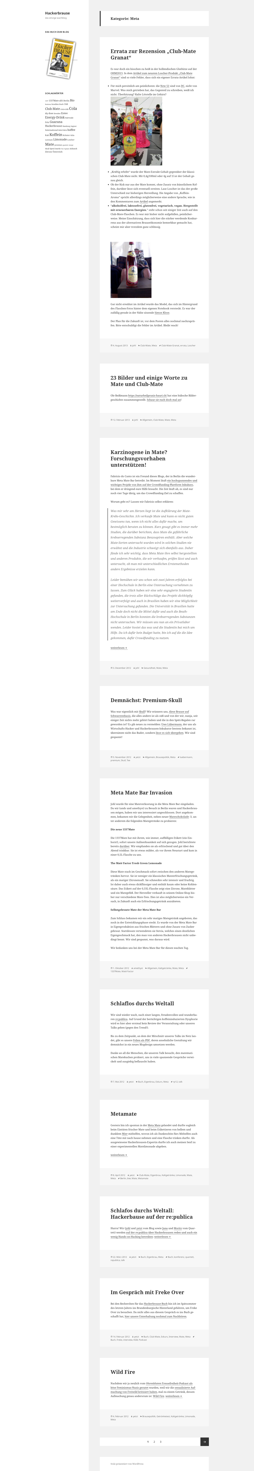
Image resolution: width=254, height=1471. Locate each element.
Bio (72, 100)
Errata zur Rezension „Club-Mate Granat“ (153, 54)
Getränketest (163, 1416)
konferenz (179, 1257)
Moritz (178, 1228)
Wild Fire (123, 1371)
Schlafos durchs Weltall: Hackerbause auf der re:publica (152, 1213)
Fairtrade (69, 117)
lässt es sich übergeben (169, 733)
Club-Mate (52, 109)
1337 (46, 101)
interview (62, 130)
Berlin (66, 100)
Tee (62, 149)
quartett (65, 145)
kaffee (71, 130)
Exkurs (159, 1081)
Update (66, 149)
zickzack (73, 148)
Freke (119, 1339)
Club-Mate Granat (170, 345)
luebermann (186, 757)
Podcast (143, 1339)
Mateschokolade (179, 816)
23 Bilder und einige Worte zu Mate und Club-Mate (149, 380)
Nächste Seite (204, 1442)
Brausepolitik (162, 757)
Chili (66, 104)
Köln (72, 135)
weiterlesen (119, 648)
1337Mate (54, 100)
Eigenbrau (149, 1081)
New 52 (164, 86)
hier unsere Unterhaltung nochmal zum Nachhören (155, 1316)
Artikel (144, 201)
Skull (47, 149)
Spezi (52, 148)
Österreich (58, 151)
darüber (125, 846)
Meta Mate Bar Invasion (141, 792)
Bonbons (48, 104)
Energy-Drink (55, 117)
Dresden (57, 113)
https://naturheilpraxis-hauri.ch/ (147, 395)
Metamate (124, 1113)
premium (58, 145)
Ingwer (74, 126)
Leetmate (49, 140)
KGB (135, 1339)
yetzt (138, 757)
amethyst (138, 968)
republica (115, 1260)
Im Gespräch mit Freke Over (147, 1292)
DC (182, 86)
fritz (47, 122)
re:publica (121, 1019)
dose (51, 113)
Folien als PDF (141, 1040)
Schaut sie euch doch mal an (164, 399)
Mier (125, 1133)
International (51, 130)
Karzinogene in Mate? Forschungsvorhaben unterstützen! (139, 458)
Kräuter (66, 135)
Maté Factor (128, 971)
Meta (154, 345)
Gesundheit (149, 667)
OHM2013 (117, 73)
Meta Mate (154, 1125)
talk (180, 1081)
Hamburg (66, 126)
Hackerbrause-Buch (156, 1303)
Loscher (70, 139)
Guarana (56, 122)
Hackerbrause (57, 13)
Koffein (55, 134)
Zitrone (48, 151)
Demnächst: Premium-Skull (146, 700)
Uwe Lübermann (171, 724)
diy (46, 113)
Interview (173, 1336)
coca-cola (64, 109)
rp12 (175, 1081)
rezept (71, 145)
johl (134, 345)
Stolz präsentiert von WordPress (127, 1463)
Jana (165, 1228)
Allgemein (147, 419)
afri (61, 100)
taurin (58, 148)
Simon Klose (162, 312)
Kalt (47, 135)
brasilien (55, 104)
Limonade (60, 139)
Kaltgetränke (164, 968)
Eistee (64, 113)
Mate (49, 144)
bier (129, 1178)
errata (183, 345)
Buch (61, 104)
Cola (73, 108)
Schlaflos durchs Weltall (142, 1003)
